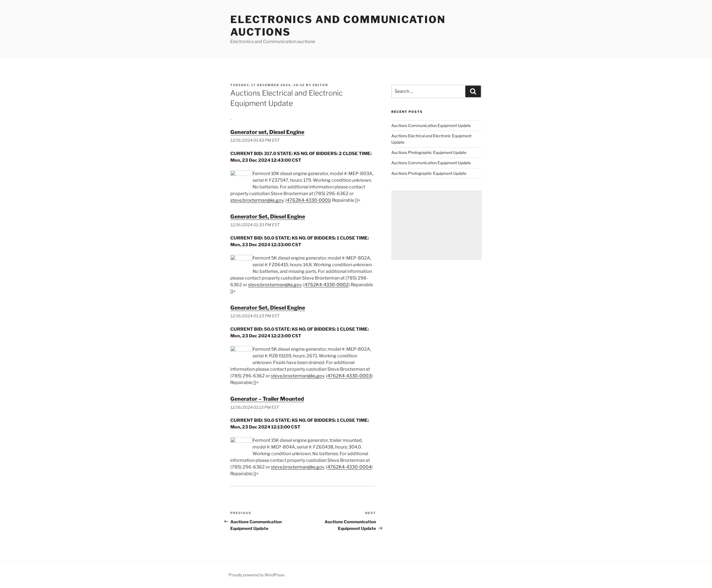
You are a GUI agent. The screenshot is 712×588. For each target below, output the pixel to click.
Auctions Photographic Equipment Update (428, 152)
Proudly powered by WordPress (257, 574)
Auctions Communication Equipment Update (431, 125)
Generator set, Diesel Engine (267, 132)
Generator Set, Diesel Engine (267, 216)
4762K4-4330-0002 (326, 284)
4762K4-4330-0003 (349, 375)
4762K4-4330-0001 (308, 200)
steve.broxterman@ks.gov (257, 200)
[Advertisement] (436, 225)
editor (320, 85)
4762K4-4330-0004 (349, 467)
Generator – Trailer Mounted (267, 398)
